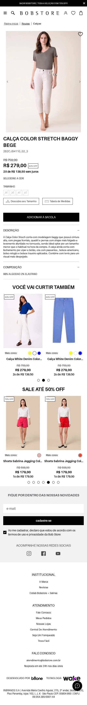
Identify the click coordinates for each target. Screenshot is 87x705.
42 (25, 192)
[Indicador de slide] (38, 380)
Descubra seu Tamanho (23, 201)
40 (19, 192)
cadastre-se (43, 520)
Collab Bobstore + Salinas (43, 593)
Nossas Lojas (43, 623)
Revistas (43, 587)
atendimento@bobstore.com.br (43, 660)
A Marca (43, 581)
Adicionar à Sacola (41, 217)
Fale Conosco (43, 612)
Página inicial (11, 23)
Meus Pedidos (43, 618)
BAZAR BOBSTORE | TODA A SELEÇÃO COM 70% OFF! (43, 3)
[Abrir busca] (13, 13)
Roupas (26, 23)
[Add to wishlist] (80, 34)
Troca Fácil (43, 640)
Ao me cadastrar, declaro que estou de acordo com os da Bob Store (41, 532)
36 (6, 192)
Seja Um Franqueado (43, 635)
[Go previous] (7, 81)
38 (12, 192)
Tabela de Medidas (60, 201)
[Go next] (79, 81)
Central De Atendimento (43, 629)
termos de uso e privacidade (26, 534)
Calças (37, 23)
